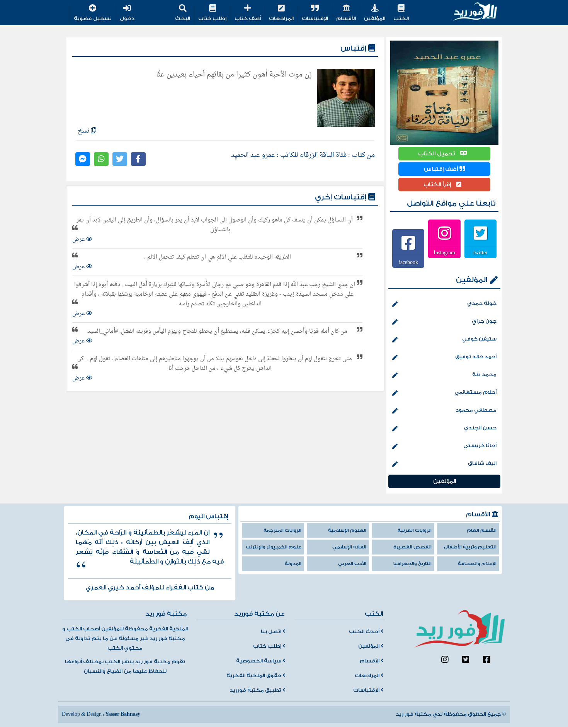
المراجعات (281, 18)
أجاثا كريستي (480, 445)
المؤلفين (374, 18)
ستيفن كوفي (479, 339)
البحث (182, 18)
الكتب (401, 18)
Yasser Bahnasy (122, 714)
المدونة (293, 563)
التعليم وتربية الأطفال (470, 547)
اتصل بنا (271, 631)
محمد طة (484, 374)
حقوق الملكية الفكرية (254, 675)
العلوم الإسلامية (347, 530)
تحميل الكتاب (437, 154)
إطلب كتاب (212, 18)
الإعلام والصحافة (477, 563)
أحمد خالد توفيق (476, 357)
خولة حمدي (482, 303)
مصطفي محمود (476, 410)
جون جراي (484, 321)
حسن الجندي (480, 428)
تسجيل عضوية (93, 18)
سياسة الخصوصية (259, 661)
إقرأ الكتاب (437, 184)
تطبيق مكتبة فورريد (256, 690)
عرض (79, 239)
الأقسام (346, 18)
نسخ (84, 131)
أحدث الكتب (365, 631)
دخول (127, 18)
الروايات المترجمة (282, 530)
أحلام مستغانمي (475, 392)
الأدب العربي (352, 563)
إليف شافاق (482, 463)
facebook (408, 262)
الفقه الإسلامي (349, 547)
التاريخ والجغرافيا (412, 563)
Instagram (444, 252)
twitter (480, 252)
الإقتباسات (315, 18)
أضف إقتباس (441, 169)
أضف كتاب (248, 18)
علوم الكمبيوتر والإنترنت (273, 547)
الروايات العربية (415, 530)
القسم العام (482, 530)
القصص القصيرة (412, 547)
